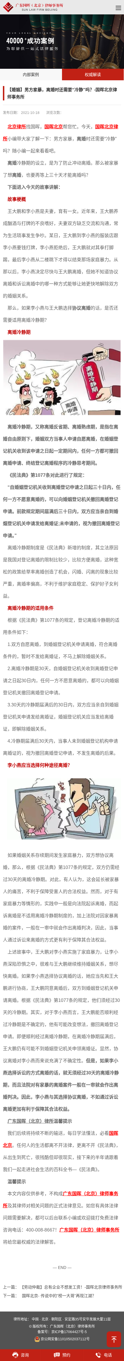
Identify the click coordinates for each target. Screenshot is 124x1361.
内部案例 (31, 74)
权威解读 (93, 74)
